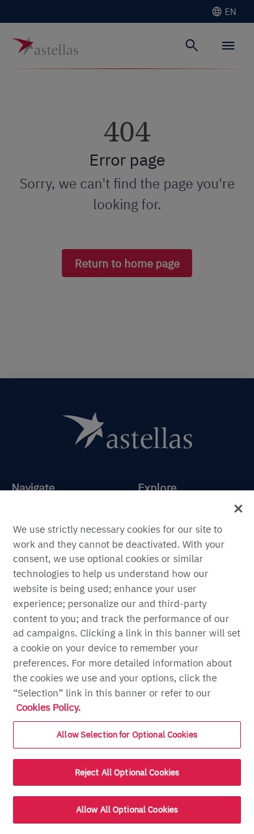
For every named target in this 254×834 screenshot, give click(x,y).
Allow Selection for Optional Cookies (127, 734)
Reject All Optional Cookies (127, 772)
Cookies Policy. (48, 706)
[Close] (238, 508)
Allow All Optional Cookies (127, 809)
